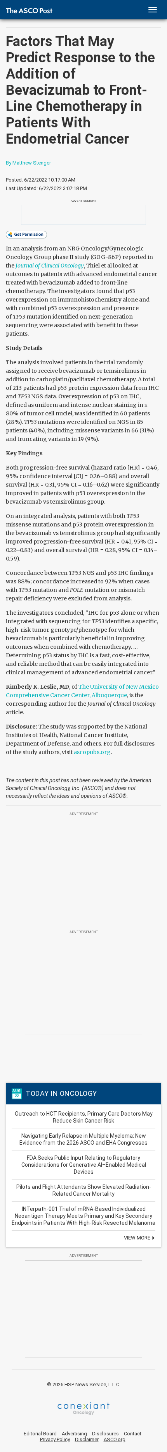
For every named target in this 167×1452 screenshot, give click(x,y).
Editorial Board (40, 1434)
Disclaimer (87, 1439)
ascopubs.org (92, 752)
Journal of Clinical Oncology (50, 265)
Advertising (74, 1434)
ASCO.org (114, 1439)
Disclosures (105, 1434)
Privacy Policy (55, 1439)
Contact (132, 1434)
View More (137, 1238)
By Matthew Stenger (28, 163)
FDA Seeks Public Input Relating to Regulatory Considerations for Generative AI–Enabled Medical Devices (83, 1165)
